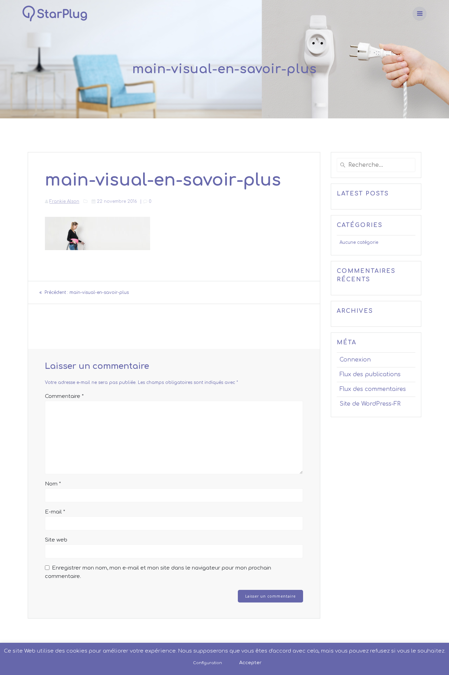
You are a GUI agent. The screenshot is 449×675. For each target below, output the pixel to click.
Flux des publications (370, 374)
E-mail (55, 512)
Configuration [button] (207, 663)
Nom (53, 484)
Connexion (355, 360)
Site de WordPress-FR (370, 404)
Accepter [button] (250, 662)
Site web (56, 540)
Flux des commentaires (373, 389)
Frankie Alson (64, 201)
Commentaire (64, 396)
